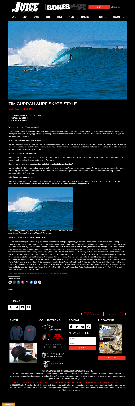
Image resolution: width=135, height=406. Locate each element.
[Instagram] (28, 307)
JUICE (101, 17)
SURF (48, 17)
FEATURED (85, 17)
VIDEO (71, 17)
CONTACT (25, 382)
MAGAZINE (117, 17)
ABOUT (17, 382)
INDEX (33, 382)
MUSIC (59, 17)
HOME (13, 17)
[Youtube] (22, 307)
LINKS (52, 382)
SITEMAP (59, 382)
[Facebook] (11, 307)
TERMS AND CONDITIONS (95, 382)
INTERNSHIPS (43, 382)
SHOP (25, 17)
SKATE (36, 17)
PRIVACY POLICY (114, 382)
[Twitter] (17, 307)
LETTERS (80, 382)
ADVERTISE (69, 382)
